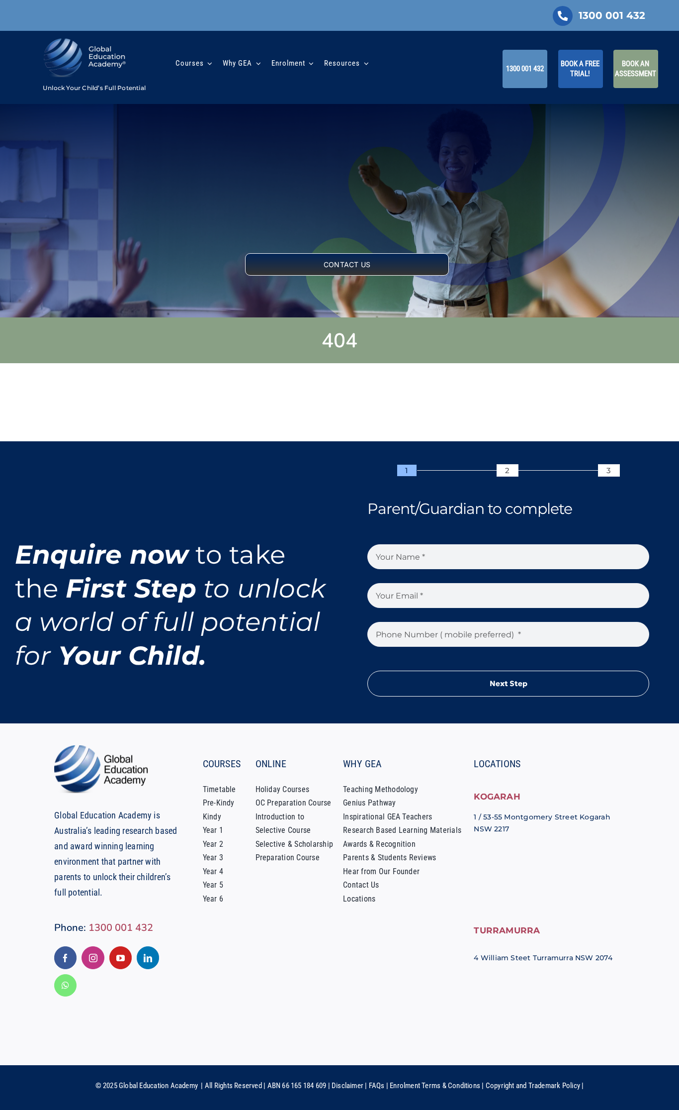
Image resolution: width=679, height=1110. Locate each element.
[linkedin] (148, 957)
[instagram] (93, 957)
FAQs (377, 1085)
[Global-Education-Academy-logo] (104, 748)
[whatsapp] (65, 985)
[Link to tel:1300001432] (563, 16)
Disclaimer (347, 1085)
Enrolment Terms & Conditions (435, 1085)
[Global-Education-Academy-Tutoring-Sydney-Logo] (85, 40)
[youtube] (120, 957)
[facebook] (65, 957)
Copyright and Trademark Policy (533, 1085)
